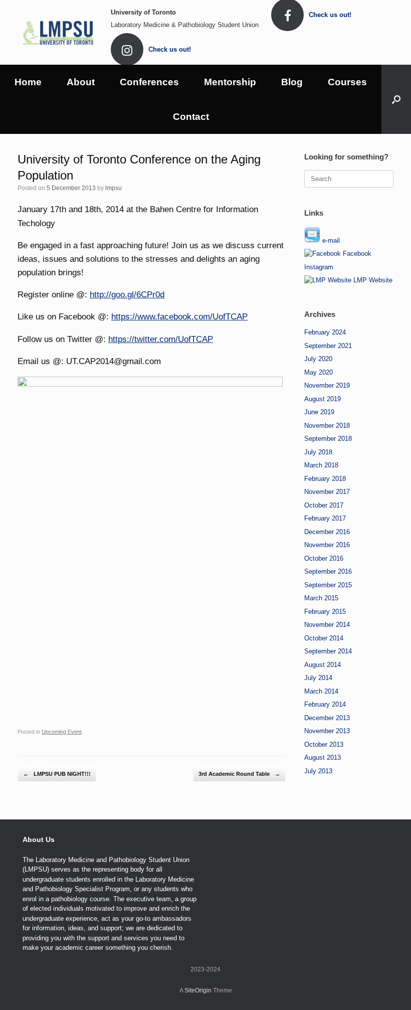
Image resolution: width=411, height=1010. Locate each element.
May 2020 (318, 372)
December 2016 (327, 532)
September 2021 (328, 346)
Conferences (149, 82)
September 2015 (328, 585)
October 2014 (323, 638)
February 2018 (325, 478)
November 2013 (327, 731)
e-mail (330, 240)
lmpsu (113, 188)
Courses (347, 82)
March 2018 (321, 465)
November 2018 (327, 425)
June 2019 (319, 412)
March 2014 (321, 691)
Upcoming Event (62, 732)
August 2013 (322, 757)
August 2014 (322, 664)
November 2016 (327, 545)
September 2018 (328, 438)
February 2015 (325, 611)
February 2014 (325, 704)
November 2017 (327, 491)
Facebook (356, 253)
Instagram (318, 267)
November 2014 (327, 624)
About (81, 82)
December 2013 (327, 718)
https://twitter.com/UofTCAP (160, 339)
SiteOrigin (198, 990)
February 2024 (325, 332)
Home (28, 82)
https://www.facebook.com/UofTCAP (179, 316)
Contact (191, 116)
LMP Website (371, 280)
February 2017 (325, 518)
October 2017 (323, 505)
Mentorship (230, 82)
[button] (396, 99)
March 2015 (321, 598)
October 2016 (323, 558)
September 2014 (328, 651)
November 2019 (327, 385)
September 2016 (328, 571)
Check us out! (331, 15)
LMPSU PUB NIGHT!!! (57, 774)
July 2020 (318, 359)
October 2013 (323, 744)
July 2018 (318, 452)
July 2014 (318, 678)
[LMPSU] (58, 32)
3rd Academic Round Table (239, 774)
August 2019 (322, 399)
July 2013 (318, 771)
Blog (292, 82)
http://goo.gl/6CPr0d (127, 294)
